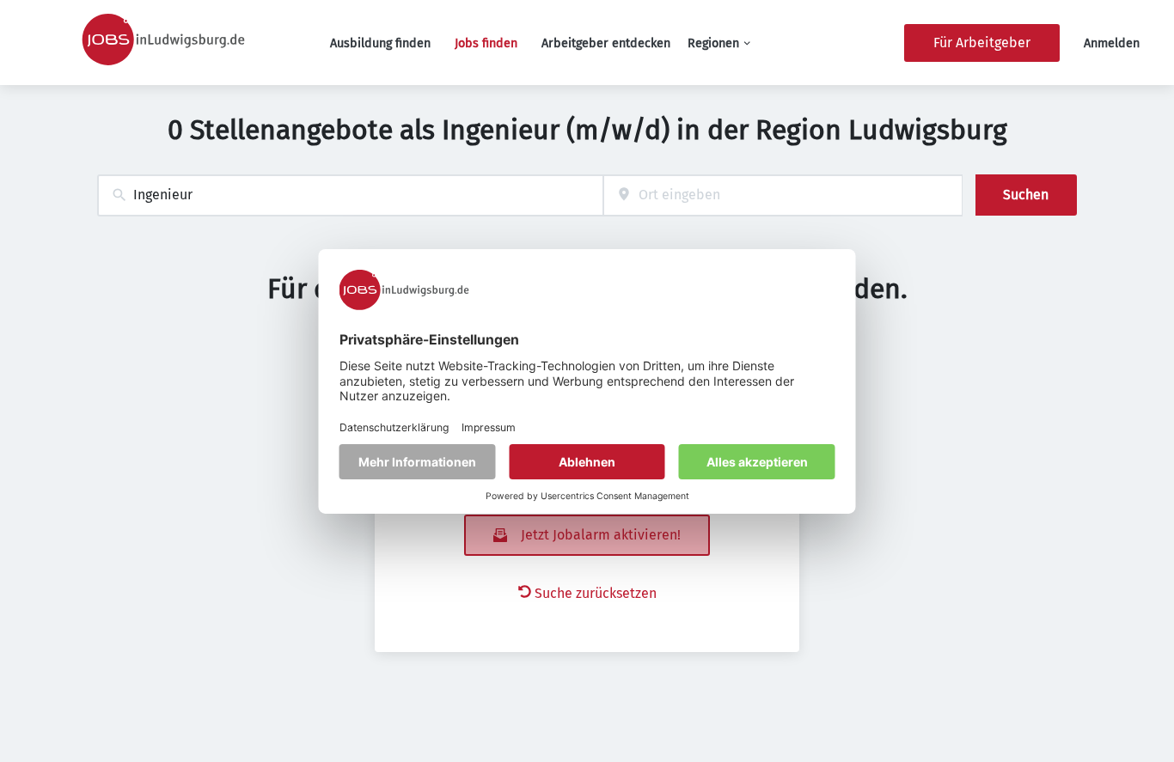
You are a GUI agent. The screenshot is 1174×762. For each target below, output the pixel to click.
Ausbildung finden (380, 43)
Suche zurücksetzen (596, 593)
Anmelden (1112, 43)
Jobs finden (486, 43)
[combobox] (350, 195)
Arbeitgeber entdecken (605, 43)
